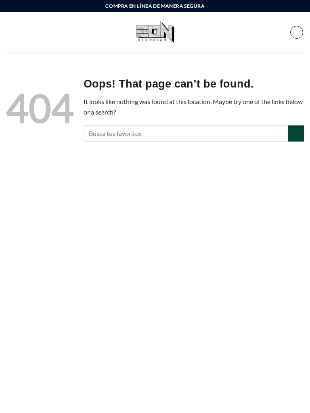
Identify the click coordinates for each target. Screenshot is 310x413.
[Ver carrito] (296, 32)
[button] (11, 32)
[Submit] (296, 133)
